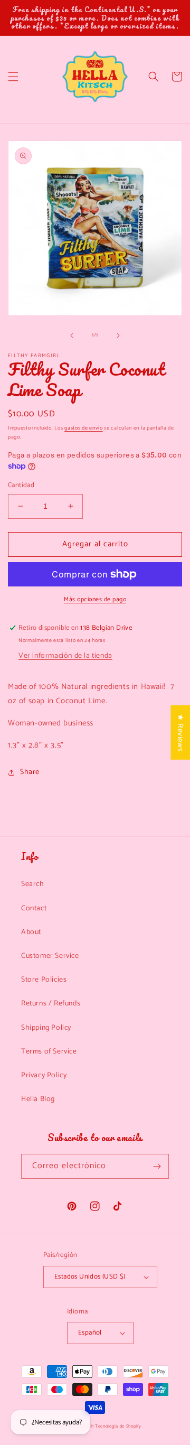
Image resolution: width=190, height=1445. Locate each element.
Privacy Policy (43, 1075)
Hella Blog (38, 1099)
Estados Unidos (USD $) (90, 1276)
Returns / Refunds (50, 1003)
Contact (33, 908)
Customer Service (50, 956)
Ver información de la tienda (65, 656)
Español (90, 1332)
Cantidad (21, 485)
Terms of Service (49, 1052)
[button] (13, 76)
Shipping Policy (46, 1028)
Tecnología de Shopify (118, 1426)
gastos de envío (83, 428)
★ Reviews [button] (180, 732)
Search (32, 884)
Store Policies (43, 980)
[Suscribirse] (156, 1166)
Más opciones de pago (95, 599)
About (31, 932)
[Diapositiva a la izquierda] (71, 335)
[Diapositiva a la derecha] (118, 335)
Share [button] (30, 772)
